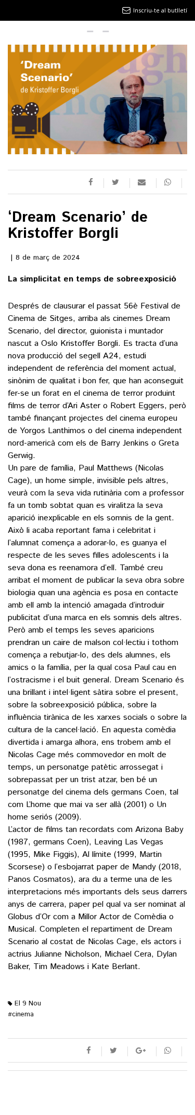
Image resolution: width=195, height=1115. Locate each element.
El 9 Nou (26, 1004)
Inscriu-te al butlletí (160, 10)
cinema (21, 1014)
